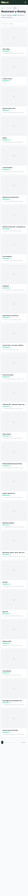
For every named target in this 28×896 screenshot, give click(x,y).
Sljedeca (23, 742)
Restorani (8, 8)
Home (2, 8)
